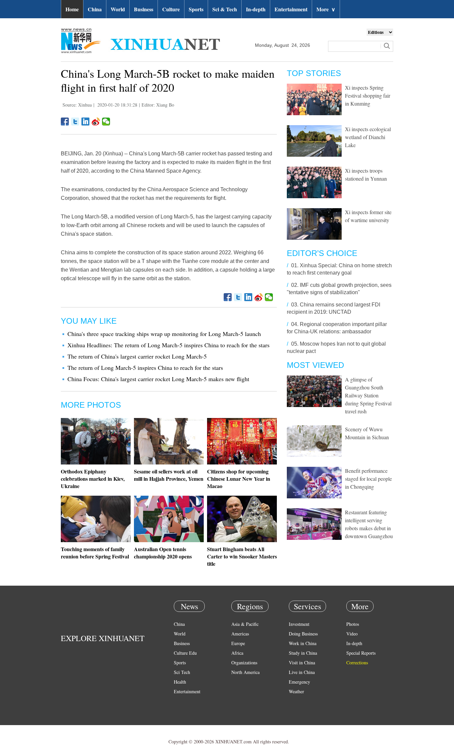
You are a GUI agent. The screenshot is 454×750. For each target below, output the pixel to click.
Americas (240, 633)
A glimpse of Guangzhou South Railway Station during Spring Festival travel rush (368, 395)
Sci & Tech (224, 9)
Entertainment (291, 9)
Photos (352, 624)
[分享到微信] (106, 121)
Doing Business (303, 633)
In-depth (256, 9)
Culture (171, 9)
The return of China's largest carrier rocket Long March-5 (137, 356)
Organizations (244, 662)
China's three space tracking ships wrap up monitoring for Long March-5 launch (164, 334)
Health (180, 682)
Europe (238, 643)
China (95, 9)
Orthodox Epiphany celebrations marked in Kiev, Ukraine (93, 478)
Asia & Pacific (245, 624)
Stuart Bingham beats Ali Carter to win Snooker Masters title (242, 556)
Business (143, 9)
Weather (296, 691)
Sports (196, 9)
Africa (237, 653)
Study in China (303, 653)
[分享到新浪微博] (96, 121)
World (118, 9)
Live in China (302, 672)
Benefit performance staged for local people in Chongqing (368, 478)
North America (245, 672)
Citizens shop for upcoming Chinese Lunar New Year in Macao (238, 478)
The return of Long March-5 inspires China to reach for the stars (145, 368)
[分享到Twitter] (75, 121)
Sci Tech (182, 672)
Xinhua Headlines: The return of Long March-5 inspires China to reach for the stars (168, 345)
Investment (299, 624)
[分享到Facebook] (65, 121)
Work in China (302, 643)
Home (72, 9)
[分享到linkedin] (85, 121)
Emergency (299, 682)
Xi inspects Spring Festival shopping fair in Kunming (367, 95)
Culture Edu (185, 653)
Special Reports (361, 653)
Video (352, 633)
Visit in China (302, 662)
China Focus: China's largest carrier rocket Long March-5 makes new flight (158, 379)
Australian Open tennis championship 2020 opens (163, 552)
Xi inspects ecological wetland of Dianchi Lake (368, 136)
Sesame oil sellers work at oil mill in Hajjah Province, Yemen (168, 474)
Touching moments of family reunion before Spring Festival (95, 552)
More (325, 9)
